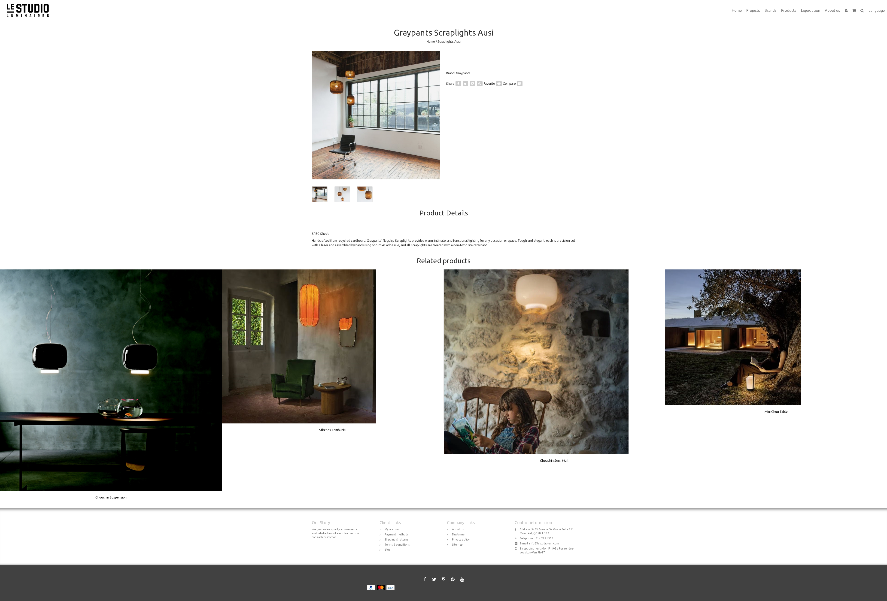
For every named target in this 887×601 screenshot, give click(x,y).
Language (877, 10)
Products (788, 10)
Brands (771, 10)
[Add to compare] (519, 83)
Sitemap (457, 544)
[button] (854, 10)
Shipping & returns (396, 539)
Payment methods (396, 534)
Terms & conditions (397, 544)
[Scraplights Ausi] (376, 115)
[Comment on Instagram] (472, 83)
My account (392, 529)
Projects (753, 10)
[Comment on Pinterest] (480, 83)
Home (737, 10)
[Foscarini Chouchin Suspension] (111, 389)
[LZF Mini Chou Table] (776, 346)
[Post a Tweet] (465, 83)
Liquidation (810, 10)
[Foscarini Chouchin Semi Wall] (554, 370)
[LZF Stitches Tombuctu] (333, 355)
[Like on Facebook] (458, 83)
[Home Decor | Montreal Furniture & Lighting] (29, 6)
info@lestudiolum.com (544, 543)
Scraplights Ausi (449, 41)
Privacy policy (461, 539)
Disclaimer (459, 534)
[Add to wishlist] (499, 83)
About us (832, 10)
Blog (388, 549)
